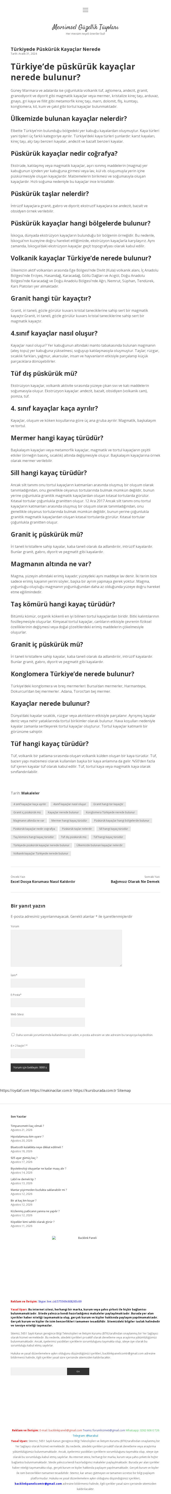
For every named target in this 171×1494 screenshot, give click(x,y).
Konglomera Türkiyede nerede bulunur (110, 812)
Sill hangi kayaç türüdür (113, 829)
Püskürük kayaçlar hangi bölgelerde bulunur (121, 820)
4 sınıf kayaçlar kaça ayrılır (29, 804)
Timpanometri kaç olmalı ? (27, 1126)
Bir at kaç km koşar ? (23, 1200)
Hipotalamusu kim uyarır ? (27, 1136)
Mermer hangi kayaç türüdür (69, 820)
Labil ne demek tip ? (23, 1179)
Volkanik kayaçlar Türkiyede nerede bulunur (40, 853)
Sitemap (124, 1090)
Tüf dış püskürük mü (73, 837)
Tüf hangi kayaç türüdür (108, 837)
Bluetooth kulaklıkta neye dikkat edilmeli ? (37, 1147)
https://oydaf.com (14, 1090)
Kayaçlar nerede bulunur (63, 812)
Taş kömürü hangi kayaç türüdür (33, 837)
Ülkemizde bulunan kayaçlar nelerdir (100, 845)
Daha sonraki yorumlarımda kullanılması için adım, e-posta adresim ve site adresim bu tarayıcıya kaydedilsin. (84, 1035)
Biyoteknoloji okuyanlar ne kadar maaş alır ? (38, 1168)
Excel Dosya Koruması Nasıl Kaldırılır (43, 881)
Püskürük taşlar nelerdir (77, 829)
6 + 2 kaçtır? (19, 1046)
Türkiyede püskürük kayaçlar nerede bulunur (41, 845)
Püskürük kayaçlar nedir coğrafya (34, 829)
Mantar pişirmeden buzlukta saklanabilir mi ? (39, 1190)
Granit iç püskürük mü (27, 812)
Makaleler (30, 793)
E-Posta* (16, 995)
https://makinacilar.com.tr (51, 1090)
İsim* (14, 975)
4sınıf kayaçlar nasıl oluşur (69, 804)
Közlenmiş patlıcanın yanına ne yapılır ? (35, 1211)
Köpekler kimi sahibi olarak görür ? (32, 1222)
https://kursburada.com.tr (94, 1090)
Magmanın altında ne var (28, 820)
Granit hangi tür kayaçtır (108, 804)
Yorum (15, 926)
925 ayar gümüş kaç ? (24, 1158)
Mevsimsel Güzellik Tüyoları (85, 27)
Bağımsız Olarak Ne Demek (135, 881)
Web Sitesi (17, 1014)
